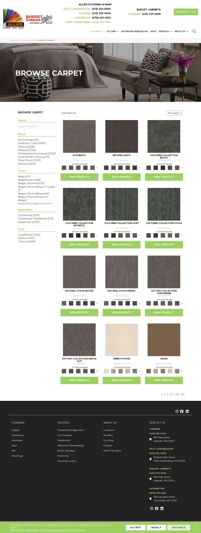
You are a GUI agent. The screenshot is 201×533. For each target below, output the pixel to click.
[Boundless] (120, 371)
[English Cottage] (177, 371)
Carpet (32, 40)
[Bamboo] (113, 371)
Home (13, 40)
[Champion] (156, 303)
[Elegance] (170, 371)
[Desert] (113, 167)
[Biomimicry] (164, 136)
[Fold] (120, 235)
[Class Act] (163, 371)
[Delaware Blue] (135, 371)
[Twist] (135, 235)
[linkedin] (186, 412)
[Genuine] (78, 167)
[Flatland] (135, 167)
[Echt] (71, 167)
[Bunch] (113, 235)
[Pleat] (127, 235)
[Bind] (121, 204)
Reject (156, 527)
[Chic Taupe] (127, 371)
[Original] (92, 303)
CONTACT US (157, 422)
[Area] (121, 136)
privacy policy (32, 530)
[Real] (92, 167)
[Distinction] (177, 167)
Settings (179, 527)
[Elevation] (120, 167)
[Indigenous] (78, 303)
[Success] (177, 303)
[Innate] (85, 303)
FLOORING (18, 422)
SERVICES (63, 422)
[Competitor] (163, 303)
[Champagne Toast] (156, 371)
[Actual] (79, 136)
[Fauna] (127, 167)
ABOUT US (109, 422)
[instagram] (176, 412)
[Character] (156, 167)
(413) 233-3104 (102, 22)
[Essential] (71, 303)
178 (177, 394)
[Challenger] (164, 272)
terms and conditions (56, 530)
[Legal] (85, 167)
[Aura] (121, 339)
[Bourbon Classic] (164, 339)
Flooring (22, 40)
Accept (135, 527)
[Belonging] (79, 272)
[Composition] (170, 167)
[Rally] (170, 303)
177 (172, 394)
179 (182, 394)
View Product (79, 177)
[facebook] (181, 412)
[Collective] (163, 167)
